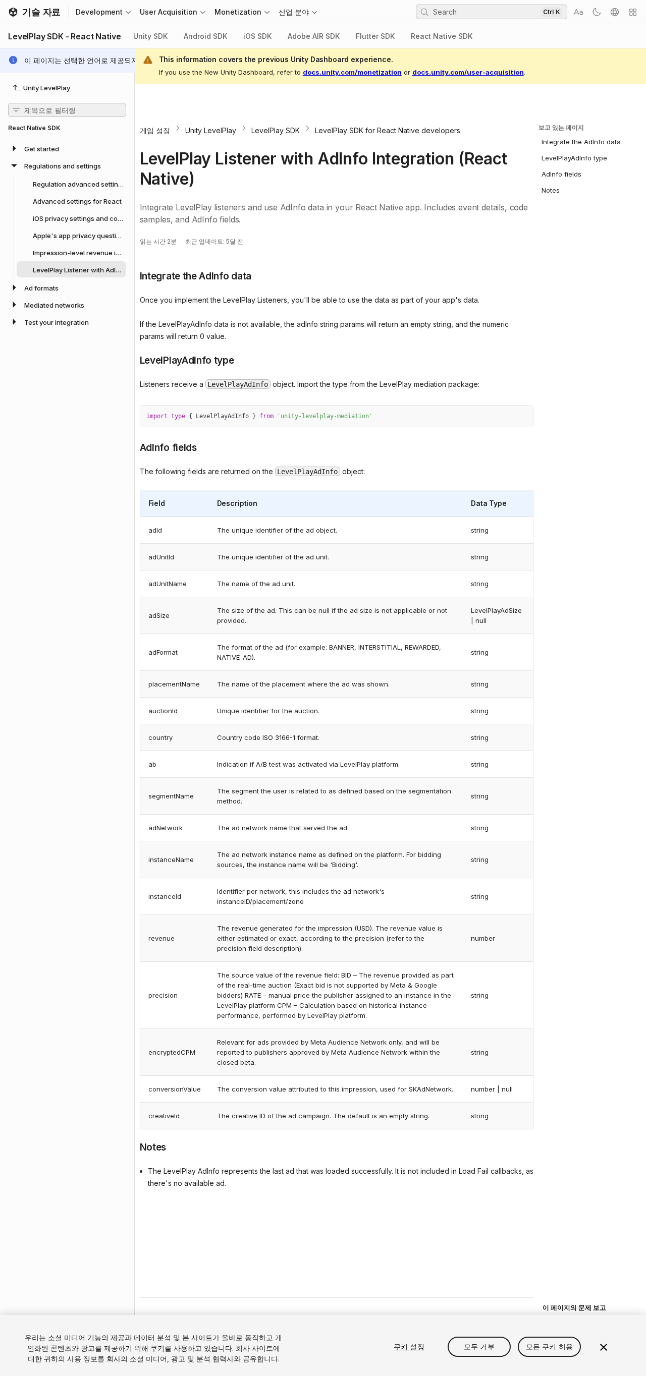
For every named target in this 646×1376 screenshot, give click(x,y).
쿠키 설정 (409, 1346)
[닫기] (604, 1347)
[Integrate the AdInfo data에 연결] (132, 275)
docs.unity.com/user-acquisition (468, 72)
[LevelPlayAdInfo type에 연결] (132, 360)
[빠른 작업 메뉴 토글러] (633, 12)
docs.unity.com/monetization (352, 72)
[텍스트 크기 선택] (578, 12)
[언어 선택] (615, 12)
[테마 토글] (596, 12)
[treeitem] (67, 148)
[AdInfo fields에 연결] (132, 447)
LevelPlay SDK (275, 130)
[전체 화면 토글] (522, 417)
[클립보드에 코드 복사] (504, 417)
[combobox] (486, 12)
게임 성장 (155, 130)
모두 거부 (479, 1346)
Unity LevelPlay (210, 130)
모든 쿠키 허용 (549, 1346)
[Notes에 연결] (132, 1146)
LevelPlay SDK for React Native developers (387, 130)
